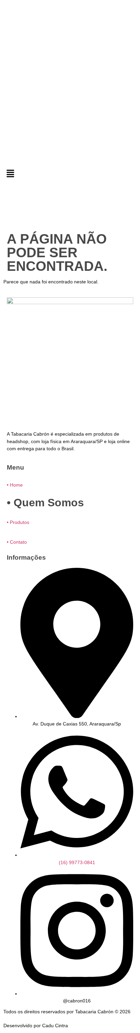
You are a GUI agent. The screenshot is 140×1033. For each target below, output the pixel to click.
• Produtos (18, 522)
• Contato (17, 542)
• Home (15, 485)
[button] (70, 174)
